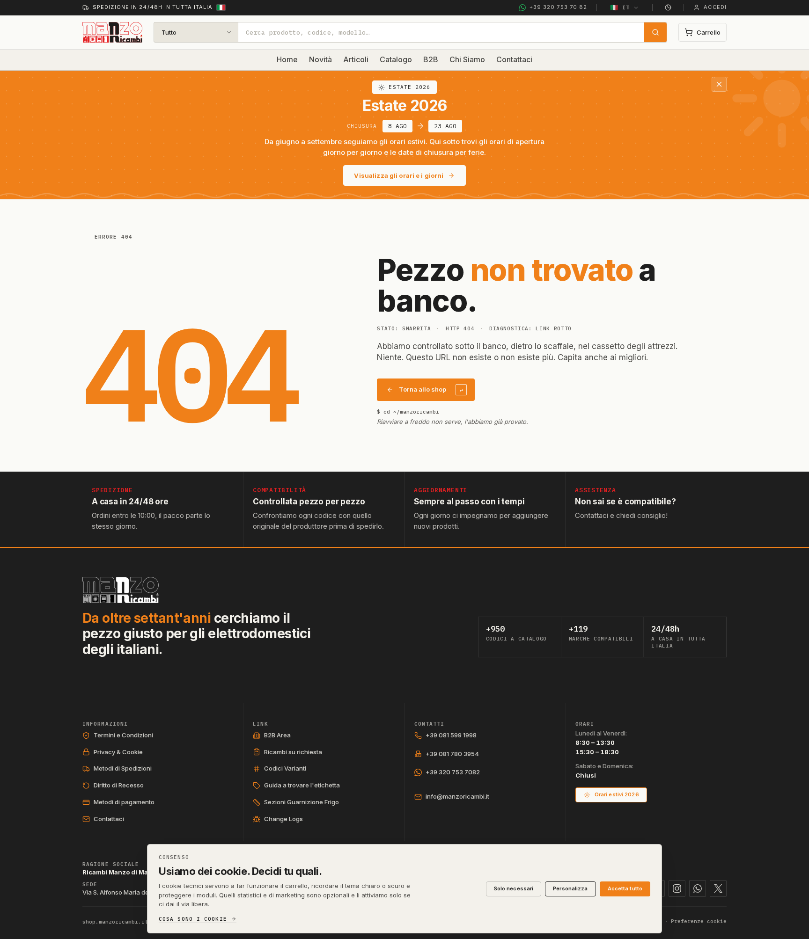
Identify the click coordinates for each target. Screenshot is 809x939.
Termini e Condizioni (123, 735)
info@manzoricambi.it (457, 796)
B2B (430, 59)
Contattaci (514, 59)
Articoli (355, 59)
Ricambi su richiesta (293, 752)
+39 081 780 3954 (452, 753)
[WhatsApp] (697, 888)
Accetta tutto (625, 888)
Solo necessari (514, 888)
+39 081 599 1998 (451, 735)
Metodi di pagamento (124, 802)
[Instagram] (677, 888)
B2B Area (277, 735)
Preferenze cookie (699, 921)
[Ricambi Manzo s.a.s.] (120, 590)
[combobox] (441, 32)
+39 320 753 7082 (453, 772)
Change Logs (283, 819)
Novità (320, 59)
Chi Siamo (467, 59)
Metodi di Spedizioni (123, 768)
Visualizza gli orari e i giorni (398, 175)
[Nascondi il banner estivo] (719, 84)
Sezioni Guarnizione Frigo (301, 802)
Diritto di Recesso (119, 785)
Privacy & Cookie (118, 752)
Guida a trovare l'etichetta (302, 785)
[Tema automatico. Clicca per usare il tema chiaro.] (668, 7)
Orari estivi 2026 (617, 794)
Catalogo (396, 59)
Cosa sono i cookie (193, 919)
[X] (718, 888)
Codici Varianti (285, 768)
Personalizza (570, 888)
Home (287, 59)
